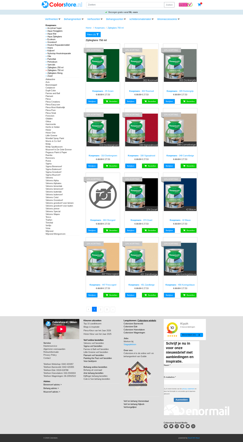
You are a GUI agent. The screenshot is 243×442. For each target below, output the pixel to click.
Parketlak (51, 59)
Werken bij (128, 341)
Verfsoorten (93, 19)
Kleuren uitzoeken (92, 320)
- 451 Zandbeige (142, 285)
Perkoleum (52, 62)
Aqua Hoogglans (55, 31)
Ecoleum (51, 39)
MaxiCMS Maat (194, 438)
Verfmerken (51, 19)
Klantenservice (50, 346)
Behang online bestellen (95, 367)
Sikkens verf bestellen (94, 343)
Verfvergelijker (130, 407)
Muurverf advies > (51, 392)
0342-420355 (68, 367)
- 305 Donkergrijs (180, 91)
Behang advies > (51, 388)
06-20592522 (70, 376)
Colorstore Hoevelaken (134, 329)
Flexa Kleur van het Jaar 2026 (97, 330)
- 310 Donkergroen (103, 155)
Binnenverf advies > (52, 384)
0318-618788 (62, 370)
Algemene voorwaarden (54, 349)
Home (88, 28)
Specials (51, 64)
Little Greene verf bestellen (96, 352)
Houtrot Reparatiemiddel (58, 45)
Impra (50, 48)
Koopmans (100, 28)
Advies (46, 381)
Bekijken (92, 101)
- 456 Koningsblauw (180, 285)
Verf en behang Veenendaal (136, 401)
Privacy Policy (50, 355)
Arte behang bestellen (93, 373)
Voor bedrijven (90, 361)
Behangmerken (72, 19)
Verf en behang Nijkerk (134, 404)
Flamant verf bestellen (94, 355)
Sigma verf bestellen (93, 346)
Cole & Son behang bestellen (97, 379)
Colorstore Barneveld (133, 323)
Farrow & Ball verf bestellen (96, 349)
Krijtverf (50, 50)
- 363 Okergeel (102, 220)
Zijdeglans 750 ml (55, 70)
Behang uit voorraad (93, 370)
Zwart (50, 76)
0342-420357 (67, 364)
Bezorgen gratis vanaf (123, 12)
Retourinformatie (51, 352)
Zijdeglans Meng (54, 73)
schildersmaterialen (140, 19)
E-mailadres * (170, 377)
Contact (47, 358)
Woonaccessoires (167, 19)
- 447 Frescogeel (103, 285)
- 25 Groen (102, 91)
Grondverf (52, 42)
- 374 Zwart (141, 220)
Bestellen (113, 101)
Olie (49, 56)
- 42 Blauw (180, 220)
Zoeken (169, 5)
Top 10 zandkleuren (92, 323)
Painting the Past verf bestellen (98, 358)
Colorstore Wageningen (134, 332)
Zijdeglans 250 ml (55, 67)
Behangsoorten (114, 19)
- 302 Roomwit (141, 91)
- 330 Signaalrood (141, 155)
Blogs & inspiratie (91, 327)
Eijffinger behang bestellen (95, 376)
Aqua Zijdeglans (54, 36)
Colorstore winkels (147, 320)
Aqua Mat (51, 33)
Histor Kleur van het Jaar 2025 (97, 334)
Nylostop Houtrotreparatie (59, 53)
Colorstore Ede (130, 326)
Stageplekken (130, 344)
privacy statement (188, 389)
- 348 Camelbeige (180, 155)
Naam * (167, 365)
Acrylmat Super (54, 28)
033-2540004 (70, 373)
